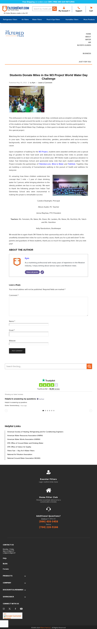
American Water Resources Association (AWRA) (25, 435)
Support (79, 11)
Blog (5, 563)
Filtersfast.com (45, 164)
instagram (4, 609)
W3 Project (43, 152)
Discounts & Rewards (13, 589)
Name (12, 321)
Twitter (10, 609)
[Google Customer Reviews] (12, 615)
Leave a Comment (45, 83)
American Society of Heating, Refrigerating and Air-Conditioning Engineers (35, 432)
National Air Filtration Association (19, 454)
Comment (14, 295)
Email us (44, 519)
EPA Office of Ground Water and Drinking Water (25, 443)
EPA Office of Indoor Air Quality (19, 447)
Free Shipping (28, 2)
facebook (15, 609)
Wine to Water (58, 164)
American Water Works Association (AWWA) (23, 439)
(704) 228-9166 (48, 527)
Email (12, 330)
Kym (27, 258)
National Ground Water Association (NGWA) (23, 458)
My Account (63, 11)
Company (7, 582)
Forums (6, 569)
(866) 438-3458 (48, 521)
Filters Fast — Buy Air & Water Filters (20, 451)
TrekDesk (71, 164)
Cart (91, 11)
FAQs (5, 558)
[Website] (42, 272)
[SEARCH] (54, 8)
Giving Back (8, 596)
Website (12, 341)
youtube (21, 609)
